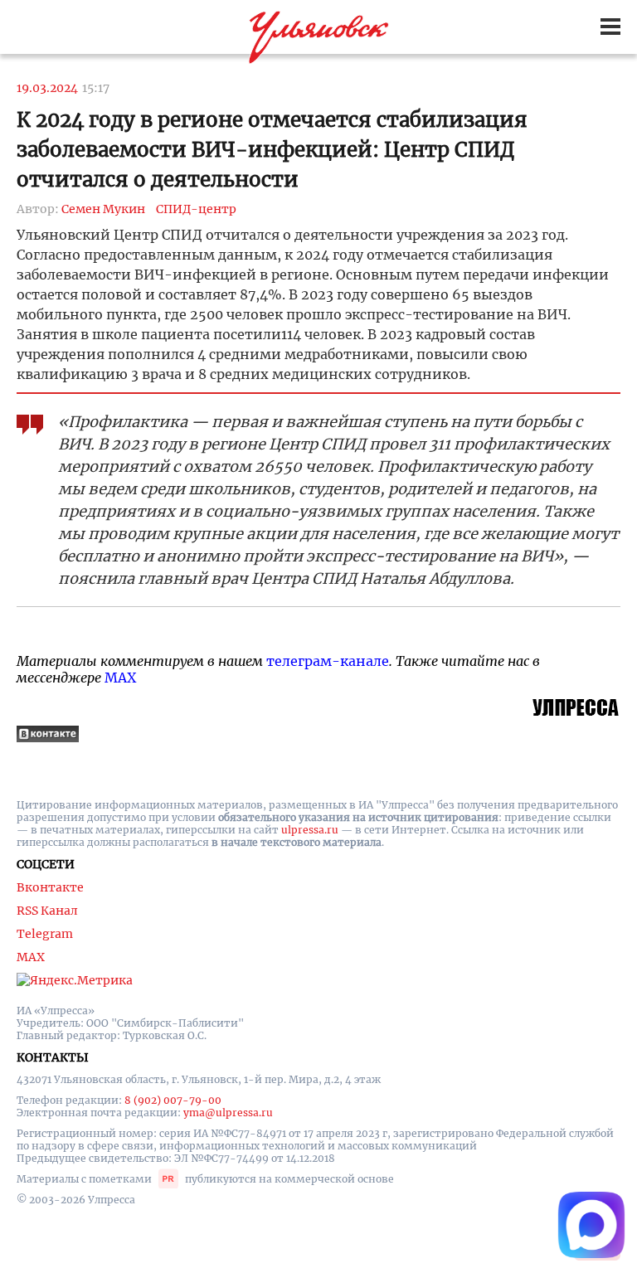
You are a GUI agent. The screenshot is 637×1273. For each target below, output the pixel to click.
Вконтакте (50, 887)
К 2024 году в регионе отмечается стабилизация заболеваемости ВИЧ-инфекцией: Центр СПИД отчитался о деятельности (272, 149)
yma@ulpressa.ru (228, 1112)
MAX (120, 677)
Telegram (45, 933)
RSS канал (47, 910)
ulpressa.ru (309, 830)
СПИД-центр (196, 209)
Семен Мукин (103, 209)
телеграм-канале (327, 661)
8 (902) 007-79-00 (172, 1100)
